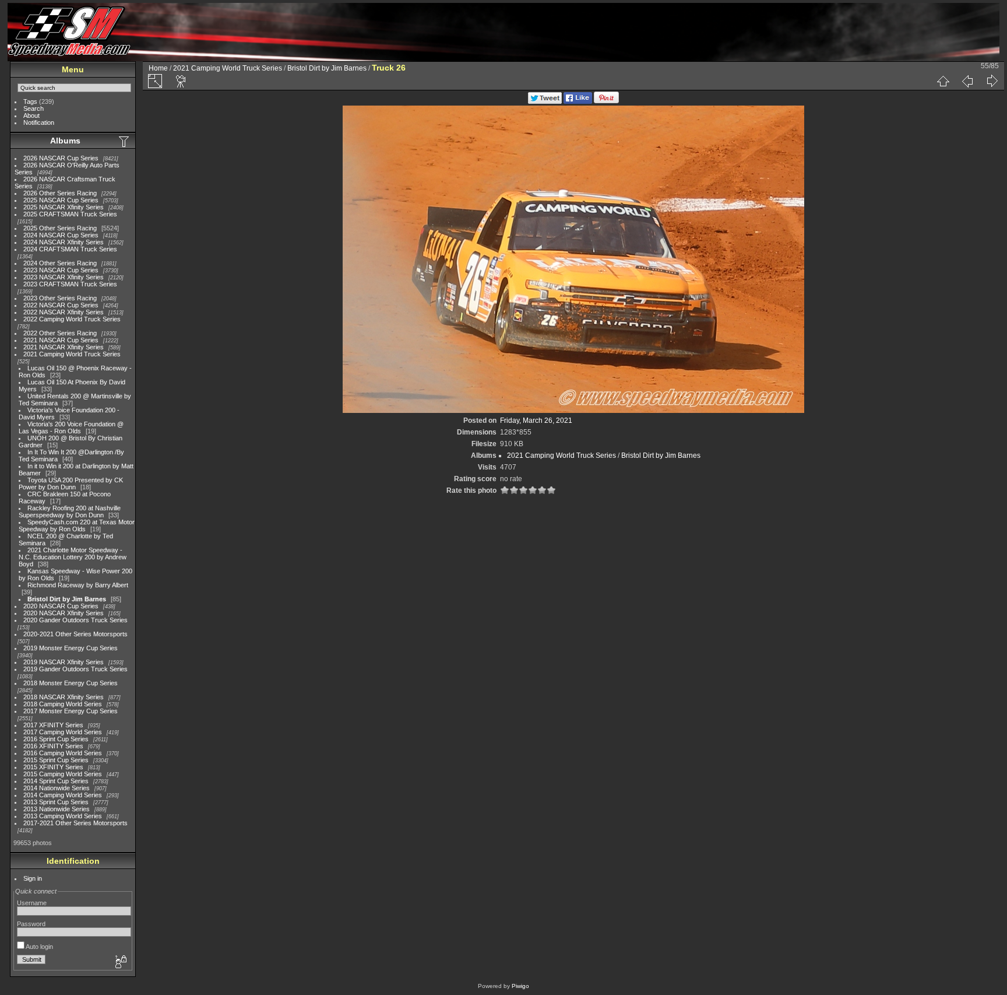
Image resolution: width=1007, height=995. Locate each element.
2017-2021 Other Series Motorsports (75, 822)
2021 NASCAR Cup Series (60, 340)
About (31, 115)
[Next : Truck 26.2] (992, 81)
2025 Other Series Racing (60, 228)
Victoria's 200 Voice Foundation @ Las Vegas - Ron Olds (71, 428)
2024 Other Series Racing (60, 263)
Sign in (32, 878)
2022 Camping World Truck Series (72, 319)
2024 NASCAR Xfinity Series (63, 242)
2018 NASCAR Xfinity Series (63, 696)
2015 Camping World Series (62, 773)
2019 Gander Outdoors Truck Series (75, 668)
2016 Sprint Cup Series (56, 738)
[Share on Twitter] (545, 101)
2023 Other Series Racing (60, 298)
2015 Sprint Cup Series (56, 759)
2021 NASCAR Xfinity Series (63, 347)
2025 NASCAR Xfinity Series (63, 207)
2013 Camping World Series (62, 815)
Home (158, 68)
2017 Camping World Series (62, 731)
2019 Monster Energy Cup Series (70, 647)
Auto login (38, 946)
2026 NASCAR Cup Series (60, 158)
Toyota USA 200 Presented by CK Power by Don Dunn (71, 484)
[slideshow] (181, 81)
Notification (38, 122)
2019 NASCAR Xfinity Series (63, 661)
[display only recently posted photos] (124, 141)
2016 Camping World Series (62, 752)
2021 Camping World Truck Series (72, 354)
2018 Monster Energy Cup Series (70, 682)
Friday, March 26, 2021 (536, 420)
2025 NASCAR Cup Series (60, 200)
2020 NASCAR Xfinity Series (63, 612)
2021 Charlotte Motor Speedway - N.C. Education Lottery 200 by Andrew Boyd (72, 556)
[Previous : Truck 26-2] (967, 81)
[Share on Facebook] (578, 101)
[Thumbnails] (943, 81)
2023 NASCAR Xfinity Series (63, 277)
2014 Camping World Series (62, 794)
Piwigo (520, 986)
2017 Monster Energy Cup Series (70, 710)
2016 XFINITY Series (53, 745)
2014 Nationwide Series (56, 787)
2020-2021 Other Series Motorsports (75, 633)
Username (32, 902)
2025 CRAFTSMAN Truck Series (70, 214)
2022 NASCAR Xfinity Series (63, 312)
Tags (30, 101)
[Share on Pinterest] (606, 101)
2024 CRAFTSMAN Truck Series (70, 249)
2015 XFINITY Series (53, 766)
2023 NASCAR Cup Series (60, 270)
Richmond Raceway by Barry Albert (77, 584)
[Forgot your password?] (120, 962)
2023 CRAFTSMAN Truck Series (70, 284)
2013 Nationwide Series (56, 808)
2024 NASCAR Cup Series (60, 235)
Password (31, 923)
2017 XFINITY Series (53, 724)
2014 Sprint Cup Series (56, 780)
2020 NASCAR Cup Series (60, 605)
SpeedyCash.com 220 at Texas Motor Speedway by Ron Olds (77, 525)
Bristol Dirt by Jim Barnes (66, 598)
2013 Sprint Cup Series (56, 801)
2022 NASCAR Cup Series (60, 305)
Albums (65, 140)
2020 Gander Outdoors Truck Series (75, 619)
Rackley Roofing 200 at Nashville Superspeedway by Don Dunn (70, 511)
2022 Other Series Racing (60, 333)
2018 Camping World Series (62, 703)
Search (33, 108)
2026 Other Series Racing (60, 193)
